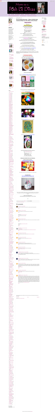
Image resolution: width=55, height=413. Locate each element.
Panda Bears (10, 303)
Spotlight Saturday (11, 350)
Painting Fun (10, 302)
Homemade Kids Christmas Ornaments (11, 235)
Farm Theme (10, 206)
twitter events (10, 388)
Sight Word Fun (11, 346)
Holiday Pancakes (11, 232)
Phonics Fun (10, 310)
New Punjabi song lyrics (20, 229)
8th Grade (10, 99)
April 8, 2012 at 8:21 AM (23, 214)
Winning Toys (10, 396)
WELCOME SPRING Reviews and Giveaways (11, 395)
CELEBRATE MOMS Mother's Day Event (11, 161)
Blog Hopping (10, 155)
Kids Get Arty (10, 248)
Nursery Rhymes (11, 299)
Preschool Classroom (10, 319)
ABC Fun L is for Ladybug (11, 115)
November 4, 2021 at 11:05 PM (24, 258)
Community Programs (10, 170)
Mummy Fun (10, 292)
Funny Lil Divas (11, 217)
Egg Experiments (11, 190)
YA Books (10, 403)
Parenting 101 (10, 306)
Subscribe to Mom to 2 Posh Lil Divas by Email (44, 32)
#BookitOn (22, 14)
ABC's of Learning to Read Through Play (11, 134)
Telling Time (10, 372)
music (9, 293)
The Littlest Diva (11, 377)
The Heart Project (11, 375)
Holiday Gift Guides (11, 231)
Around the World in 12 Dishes (11, 145)
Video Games (10, 390)
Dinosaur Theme (11, 179)
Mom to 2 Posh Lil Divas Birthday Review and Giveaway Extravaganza (11, 282)
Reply (18, 212)
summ (10, 356)
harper (19, 263)
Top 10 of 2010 (10, 382)
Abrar (18, 237)
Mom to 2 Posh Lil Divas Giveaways (11, 284)
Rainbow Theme (11, 329)
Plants (10, 313)
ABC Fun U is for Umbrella (11, 127)
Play (9, 314)
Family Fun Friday (11, 201)
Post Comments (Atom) (21, 298)
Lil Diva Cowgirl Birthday (11, 266)
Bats (9, 149)
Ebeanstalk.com (11, 187)
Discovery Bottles (11, 180)
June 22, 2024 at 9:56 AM (22, 263)
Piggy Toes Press (11, 311)
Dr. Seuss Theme (11, 184)
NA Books (10, 295)
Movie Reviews (11, 291)
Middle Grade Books (11, 276)
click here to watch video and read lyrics (31, 229)
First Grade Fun (11, 211)
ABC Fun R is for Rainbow (11, 123)
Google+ (1, 0)
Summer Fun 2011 (11, 357)
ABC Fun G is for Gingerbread (11, 112)
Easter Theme (10, 186)
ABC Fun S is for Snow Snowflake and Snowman (11, 125)
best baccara (19, 258)
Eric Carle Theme (11, 195)
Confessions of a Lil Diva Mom (11, 171)
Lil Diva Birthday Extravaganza (11, 263)
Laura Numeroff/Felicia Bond (11, 254)
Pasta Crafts (10, 307)
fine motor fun (10, 210)
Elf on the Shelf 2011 (11, 194)
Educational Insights (11, 188)
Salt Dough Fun (11, 337)
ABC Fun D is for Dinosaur (11, 108)
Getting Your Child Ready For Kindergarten (11, 220)
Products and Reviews (10, 327)
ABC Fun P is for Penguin (11, 122)
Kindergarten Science (10, 252)
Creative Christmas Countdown (11, 174)
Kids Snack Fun (11, 249)
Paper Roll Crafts (11, 305)
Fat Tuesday (10, 207)
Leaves (10, 261)
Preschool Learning (11, 322)
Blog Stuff (10, 156)
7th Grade (10, 98)
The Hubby (10, 376)
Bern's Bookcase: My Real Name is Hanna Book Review (11, 58)
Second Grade (10, 341)
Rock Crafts (10, 335)
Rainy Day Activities (11, 330)
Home (9, 14)
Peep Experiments (11, 308)
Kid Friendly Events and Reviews (11, 242)
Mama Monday (10, 270)
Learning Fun (10, 257)
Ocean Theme (10, 300)
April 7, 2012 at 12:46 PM (23, 210)
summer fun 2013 (11, 360)
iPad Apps (10, 238)
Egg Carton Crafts (11, 189)
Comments (44, 42)
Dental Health (10, 178)
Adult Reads (10, 138)
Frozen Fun (10, 214)
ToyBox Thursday (11, 384)
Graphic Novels (11, 225)
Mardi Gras (10, 271)
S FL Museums (10, 336)
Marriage (10, 272)
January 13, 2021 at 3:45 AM (23, 237)
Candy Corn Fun (11, 160)
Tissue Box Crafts (11, 381)
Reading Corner (11, 332)
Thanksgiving (10, 373)
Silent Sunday (10, 347)
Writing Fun (10, 402)
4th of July (10, 96)
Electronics (10, 191)
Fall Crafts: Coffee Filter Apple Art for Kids (11, 55)
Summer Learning (11, 362)
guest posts (10, 227)
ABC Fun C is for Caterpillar (11, 107)
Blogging (10, 157)
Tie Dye (10, 380)
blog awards (10, 154)
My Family (12, 14)
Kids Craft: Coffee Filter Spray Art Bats (11, 82)
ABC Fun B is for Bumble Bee (11, 104)
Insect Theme (10, 237)
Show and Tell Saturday (10, 344)
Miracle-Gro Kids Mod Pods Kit (11, 278)
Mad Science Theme (11, 269)
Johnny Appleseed (11, 239)
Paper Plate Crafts (11, 304)
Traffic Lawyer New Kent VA (26, 282)
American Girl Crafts (11, 142)
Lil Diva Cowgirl (11, 265)
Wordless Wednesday (10, 400)
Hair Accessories (11, 228)
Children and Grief (11, 164)
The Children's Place (11, 374)
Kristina (19, 210)
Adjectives (10, 137)
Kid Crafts (10, 240)
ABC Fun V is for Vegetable (11, 128)
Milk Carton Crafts (11, 277)
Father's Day (10, 208)
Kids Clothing (10, 247)
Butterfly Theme (11, 159)
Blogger (31, 411)
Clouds (10, 168)
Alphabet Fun (10, 141)
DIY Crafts (10, 182)
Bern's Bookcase (17, 14)
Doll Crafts (10, 183)
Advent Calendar (11, 139)
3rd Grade (10, 94)
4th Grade (10, 95)
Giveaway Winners (11, 223)
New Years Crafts (11, 298)
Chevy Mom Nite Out (11, 163)
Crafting (10, 173)
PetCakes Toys (10, 309)
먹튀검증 (19, 259)
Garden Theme (10, 218)
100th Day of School (11, 91)
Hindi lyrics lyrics (30, 238)
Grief (9, 226)
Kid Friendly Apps (11, 241)
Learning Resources (11, 258)
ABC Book (10, 100)
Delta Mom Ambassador (10, 177)
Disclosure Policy (33, 14)
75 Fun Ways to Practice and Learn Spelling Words (11, 61)
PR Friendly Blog (27, 14)
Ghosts (10, 221)
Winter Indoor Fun (11, 397)
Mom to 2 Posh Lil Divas (11, 23)
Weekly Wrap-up (11, 393)
